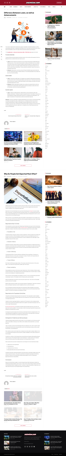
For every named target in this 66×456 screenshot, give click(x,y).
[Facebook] (1, 49)
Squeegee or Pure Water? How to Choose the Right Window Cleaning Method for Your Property (15, 447)
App (45, 69)
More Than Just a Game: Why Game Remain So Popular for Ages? (31, 403)
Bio (45, 75)
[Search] (61, 7)
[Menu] (4, 7)
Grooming (46, 100)
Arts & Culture (47, 70)
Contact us (60, 454)
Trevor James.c (9, 17)
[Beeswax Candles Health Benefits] (53, 211)
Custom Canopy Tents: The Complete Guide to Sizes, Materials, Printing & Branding (16, 437)
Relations (46, 128)
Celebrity (46, 238)
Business (15, 6)
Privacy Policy (56, 454)
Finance (46, 89)
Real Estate (47, 126)
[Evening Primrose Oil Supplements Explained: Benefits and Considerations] (33, 136)
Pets (46, 121)
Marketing (46, 115)
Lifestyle (36, 6)
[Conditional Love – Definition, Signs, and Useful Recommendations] (53, 19)
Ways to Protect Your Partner (53, 58)
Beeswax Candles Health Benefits (54, 217)
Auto (46, 72)
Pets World (43, 6)
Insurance (46, 106)
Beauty (46, 73)
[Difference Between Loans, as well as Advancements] (23, 32)
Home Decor (47, 103)
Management (47, 114)
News (46, 120)
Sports (46, 132)
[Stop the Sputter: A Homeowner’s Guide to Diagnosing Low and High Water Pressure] (53, 36)
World (54, 6)
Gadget (46, 95)
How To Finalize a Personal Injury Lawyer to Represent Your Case (32, 419)
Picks (46, 283)
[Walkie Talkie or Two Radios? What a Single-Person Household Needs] (33, 152)
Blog (46, 235)
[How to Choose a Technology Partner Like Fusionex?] (53, 195)
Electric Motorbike (48, 83)
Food (46, 92)
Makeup (46, 112)
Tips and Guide (47, 297)
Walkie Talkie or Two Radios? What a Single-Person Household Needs (32, 159)
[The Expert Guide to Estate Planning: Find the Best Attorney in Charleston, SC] (13, 412)
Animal (46, 67)
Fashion (46, 87)
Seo (45, 129)
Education (46, 81)
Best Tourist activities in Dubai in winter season (54, 187)
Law (45, 109)
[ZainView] (33, 2)
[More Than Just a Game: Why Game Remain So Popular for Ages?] (33, 396)
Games (46, 97)
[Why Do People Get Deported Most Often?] (23, 190)
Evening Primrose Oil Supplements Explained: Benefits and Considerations (32, 143)
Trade (46, 140)
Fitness (46, 90)
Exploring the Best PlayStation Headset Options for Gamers (12, 159)
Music (46, 118)
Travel (46, 300)
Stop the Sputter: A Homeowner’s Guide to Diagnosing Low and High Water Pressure (54, 43)
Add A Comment (23, 165)
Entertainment (28, 6)
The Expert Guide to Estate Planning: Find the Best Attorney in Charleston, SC (13, 419)
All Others (46, 66)
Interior (46, 266)
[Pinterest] (1, 57)
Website (46, 145)
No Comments (21, 17)
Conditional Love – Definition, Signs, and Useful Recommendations (53, 26)
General (46, 98)
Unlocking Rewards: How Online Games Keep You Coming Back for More (12, 403)
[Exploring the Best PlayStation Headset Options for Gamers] (13, 152)
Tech (49, 6)
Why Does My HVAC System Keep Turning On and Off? (15, 442)
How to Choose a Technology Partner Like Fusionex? (53, 202)
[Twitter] (1, 52)
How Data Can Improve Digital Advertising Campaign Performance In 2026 (13, 143)
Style (46, 135)
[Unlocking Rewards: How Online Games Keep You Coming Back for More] (13, 396)
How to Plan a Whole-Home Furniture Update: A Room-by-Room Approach (56, 447)
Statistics (46, 134)
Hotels (46, 104)
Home (11, 6)
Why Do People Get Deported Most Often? (14, 115)
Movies (46, 117)
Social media (47, 131)
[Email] (1, 59)
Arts (21, 6)
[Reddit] (1, 54)
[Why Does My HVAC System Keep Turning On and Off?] (6, 443)
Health (46, 101)
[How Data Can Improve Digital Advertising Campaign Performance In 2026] (13, 136)
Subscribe (59, 2)
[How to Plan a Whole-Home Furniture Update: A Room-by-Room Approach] (47, 448)
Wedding (46, 146)
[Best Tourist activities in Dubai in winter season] (53, 180)
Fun (45, 252)
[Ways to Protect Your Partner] (53, 52)
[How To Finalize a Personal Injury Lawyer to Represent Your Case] (33, 412)
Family (46, 86)
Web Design (47, 143)
